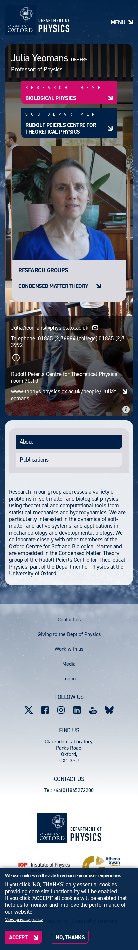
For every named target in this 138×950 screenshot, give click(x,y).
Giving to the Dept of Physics (69, 634)
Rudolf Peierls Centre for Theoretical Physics (60, 128)
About (26, 442)
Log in (69, 678)
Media (69, 663)
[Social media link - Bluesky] (109, 710)
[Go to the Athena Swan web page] (101, 867)
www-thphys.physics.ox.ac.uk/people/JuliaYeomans (63, 395)
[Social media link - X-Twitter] (29, 710)
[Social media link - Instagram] (61, 710)
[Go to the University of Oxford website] (52, 828)
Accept (18, 937)
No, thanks (70, 937)
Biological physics (50, 97)
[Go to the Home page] (86, 828)
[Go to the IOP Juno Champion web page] (44, 867)
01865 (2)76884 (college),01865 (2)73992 (68, 342)
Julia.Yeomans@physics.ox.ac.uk (49, 327)
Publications (34, 460)
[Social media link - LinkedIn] (77, 710)
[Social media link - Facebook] (45, 710)
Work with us (69, 648)
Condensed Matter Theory (53, 285)
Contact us (69, 619)
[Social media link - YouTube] (93, 710)
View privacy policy (24, 919)
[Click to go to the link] (16, 358)
